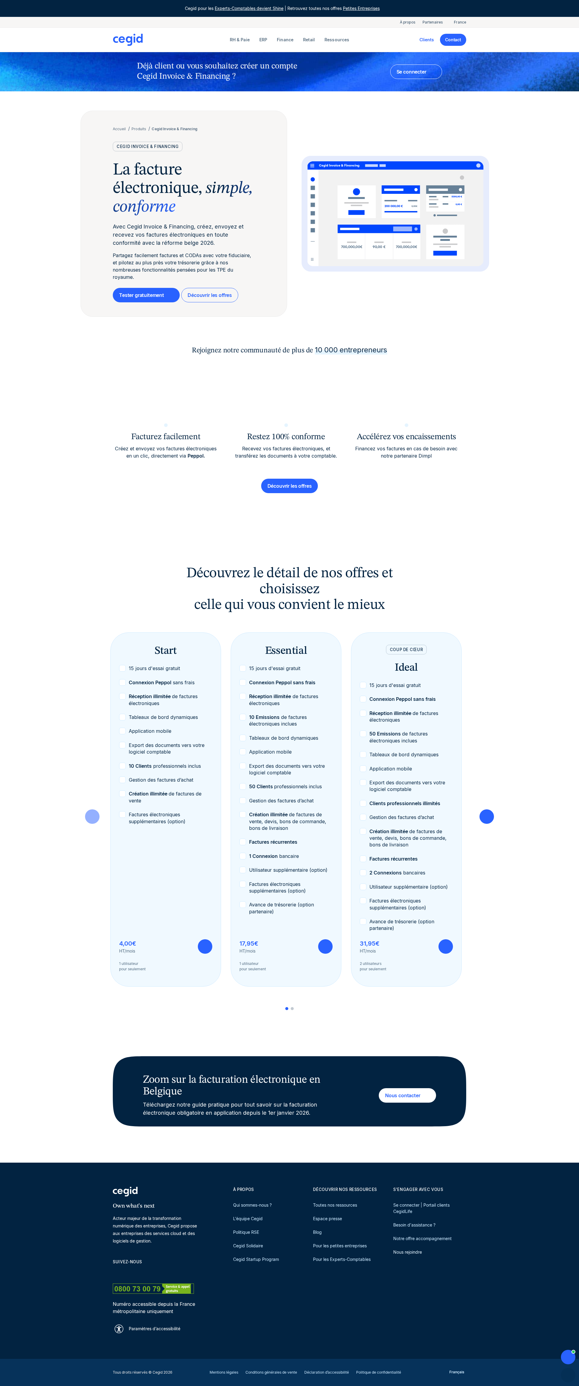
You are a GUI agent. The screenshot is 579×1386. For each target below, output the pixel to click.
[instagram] (145, 1273)
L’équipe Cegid (248, 1218)
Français (456, 1372)
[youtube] (130, 1273)
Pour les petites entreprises (340, 1245)
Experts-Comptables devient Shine (249, 8)
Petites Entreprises (361, 8)
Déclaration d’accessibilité (326, 1372)
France (460, 22)
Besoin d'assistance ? (414, 1224)
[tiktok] (159, 1273)
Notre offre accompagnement (422, 1238)
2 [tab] (292, 1008)
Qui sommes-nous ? (252, 1205)
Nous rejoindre (407, 1252)
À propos (407, 22)
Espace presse (327, 1218)
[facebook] (174, 1273)
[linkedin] (116, 1273)
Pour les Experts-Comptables (342, 1259)
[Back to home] (170, 40)
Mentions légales (224, 1372)
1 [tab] (286, 1008)
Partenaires (432, 22)
